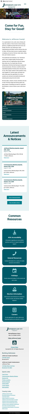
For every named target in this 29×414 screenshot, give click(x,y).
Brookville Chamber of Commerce (8, 395)
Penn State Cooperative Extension (8, 405)
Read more (6, 157)
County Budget (5, 385)
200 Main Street (6, 357)
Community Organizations (7, 118)
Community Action (5, 396)
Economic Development (7, 110)
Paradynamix (17, 412)
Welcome (4, 106)
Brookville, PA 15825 (7, 367)
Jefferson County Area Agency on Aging (10, 399)
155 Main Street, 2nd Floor (8, 366)
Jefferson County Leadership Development (10, 404)
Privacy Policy (14, 347)
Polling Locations (6, 380)
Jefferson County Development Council (9, 402)
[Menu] (25, 4)
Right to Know (5, 408)
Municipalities (5, 387)
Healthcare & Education (7, 114)
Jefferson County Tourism (7, 393)
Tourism (4, 112)
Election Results (6, 381)
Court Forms (5, 374)
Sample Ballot (5, 383)
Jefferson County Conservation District (9, 401)
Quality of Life (5, 108)
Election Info (5, 378)
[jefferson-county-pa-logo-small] (12, 5)
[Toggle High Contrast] (1, 1)
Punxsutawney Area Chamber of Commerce (10, 407)
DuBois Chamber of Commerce (8, 398)
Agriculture (5, 116)
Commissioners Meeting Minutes (10, 376)
